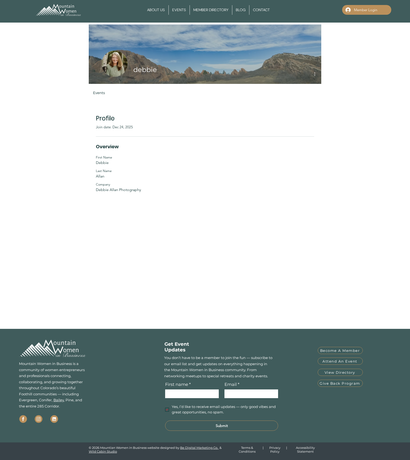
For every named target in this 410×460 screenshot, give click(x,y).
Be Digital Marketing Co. (199, 448)
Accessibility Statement (305, 449)
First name (178, 384)
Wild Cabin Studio (103, 451)
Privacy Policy (274, 449)
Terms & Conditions (247, 449)
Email (231, 384)
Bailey (58, 400)
